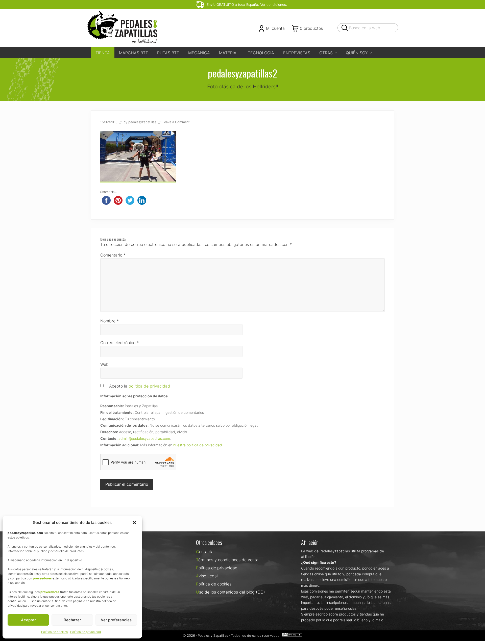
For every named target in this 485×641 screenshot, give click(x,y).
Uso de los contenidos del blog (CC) (230, 592)
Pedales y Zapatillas (213, 635)
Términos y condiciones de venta (227, 559)
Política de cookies (54, 632)
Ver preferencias (116, 620)
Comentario (113, 255)
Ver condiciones (273, 5)
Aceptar (28, 620)
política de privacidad (149, 386)
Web (104, 364)
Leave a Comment (176, 122)
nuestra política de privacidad (197, 445)
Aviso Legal (207, 575)
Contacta (204, 551)
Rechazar (72, 620)
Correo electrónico (119, 342)
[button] (134, 522)
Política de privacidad (85, 632)
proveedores (42, 578)
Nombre (109, 320)
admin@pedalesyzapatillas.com (144, 438)
